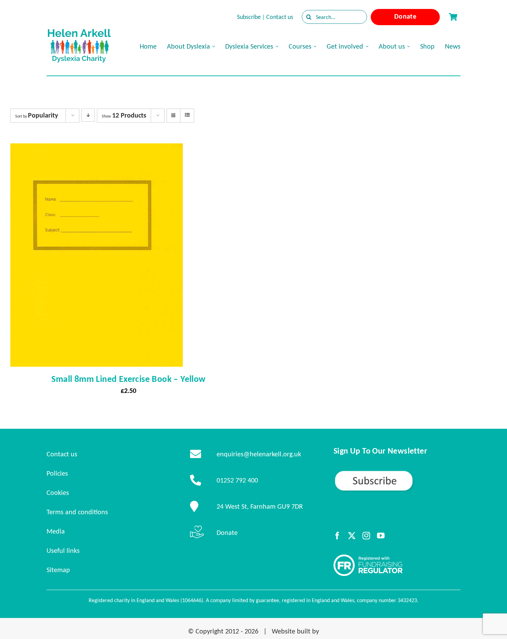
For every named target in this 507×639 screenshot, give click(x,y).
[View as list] (187, 115)
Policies (57, 473)
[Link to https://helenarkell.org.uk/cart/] (452, 16)
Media (56, 531)
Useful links (63, 550)
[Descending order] (88, 115)
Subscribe (249, 17)
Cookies (58, 492)
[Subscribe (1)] (397, 473)
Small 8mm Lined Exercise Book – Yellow (128, 378)
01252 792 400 (237, 480)
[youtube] (381, 535)
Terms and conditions (77, 512)
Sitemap (58, 570)
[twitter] (352, 535)
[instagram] (366, 535)
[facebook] (337, 535)
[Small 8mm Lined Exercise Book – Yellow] (96, 149)
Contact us (279, 17)
